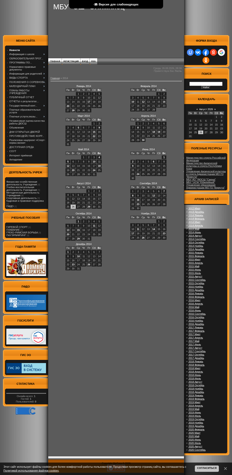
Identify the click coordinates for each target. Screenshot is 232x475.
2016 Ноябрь (195, 320)
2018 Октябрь (196, 385)
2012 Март (194, 208)
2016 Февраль (196, 297)
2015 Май (193, 266)
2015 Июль (194, 273)
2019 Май (193, 409)
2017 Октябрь (196, 354)
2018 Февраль (196, 365)
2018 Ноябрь (195, 388)
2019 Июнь (194, 412)
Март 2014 (84, 115)
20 (68, 106)
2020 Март (194, 432)
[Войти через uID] (190, 52)
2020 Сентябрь (197, 449)
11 (94, 225)
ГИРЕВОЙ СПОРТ (17, 227)
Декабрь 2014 (84, 244)
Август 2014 (84, 183)
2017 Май (193, 341)
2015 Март (194, 259)
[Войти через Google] (221, 52)
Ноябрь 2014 (148, 213)
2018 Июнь (194, 375)
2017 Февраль (196, 331)
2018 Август (195, 381)
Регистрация (71, 61)
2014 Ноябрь (195, 246)
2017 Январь (195, 327)
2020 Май (193, 436)
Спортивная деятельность (21, 198)
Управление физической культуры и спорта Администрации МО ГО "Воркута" (206, 174)
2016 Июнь (194, 310)
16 (164, 101)
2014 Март (194, 222)
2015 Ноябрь (195, 286)
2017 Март (194, 334)
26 (143, 237)
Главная (55, 61)
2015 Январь (195, 252)
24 (94, 170)
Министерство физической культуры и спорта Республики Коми (204, 166)
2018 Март (194, 368)
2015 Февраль (196, 256)
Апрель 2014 (148, 115)
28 (73, 110)
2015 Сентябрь (197, 280)
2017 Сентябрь (197, 351)
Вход (85, 61)
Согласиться (207, 468)
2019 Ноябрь (195, 422)
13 (68, 230)
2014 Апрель (195, 225)
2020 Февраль (196, 429)
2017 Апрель (195, 337)
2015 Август (195, 276)
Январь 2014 (83, 86)
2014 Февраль (196, 218)
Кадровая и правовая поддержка (25, 200)
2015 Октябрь (196, 283)
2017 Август (195, 348)
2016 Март (194, 300)
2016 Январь (195, 293)
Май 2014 (83, 149)
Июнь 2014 (148, 149)
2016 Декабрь (196, 324)
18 (153, 132)
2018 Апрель (195, 371)
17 (88, 101)
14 (153, 229)
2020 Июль (194, 443)
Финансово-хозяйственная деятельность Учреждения (21, 183)
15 (94, 132)
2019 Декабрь (196, 426)
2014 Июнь (194, 232)
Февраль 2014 (148, 86)
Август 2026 (206, 109)
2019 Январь (195, 395)
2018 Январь (195, 361)
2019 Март (194, 402)
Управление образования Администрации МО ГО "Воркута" (205, 186)
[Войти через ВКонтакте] (198, 52)
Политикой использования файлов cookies (31, 470)
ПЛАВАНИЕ (13, 229)
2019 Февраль (196, 398)
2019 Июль (194, 415)
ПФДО (10, 206)
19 (158, 132)
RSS (93, 61)
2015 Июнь (194, 269)
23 (138, 204)
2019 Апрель (195, 405)
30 (143, 140)
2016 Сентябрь (197, 314)
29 (88, 206)
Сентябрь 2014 (148, 183)
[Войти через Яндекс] (213, 52)
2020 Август (195, 446)
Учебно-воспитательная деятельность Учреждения (21, 188)
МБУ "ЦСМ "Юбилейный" (200, 182)
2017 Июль (194, 344)
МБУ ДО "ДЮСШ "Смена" (201, 179)
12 (143, 101)
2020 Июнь (194, 439)
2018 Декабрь (196, 392)
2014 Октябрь (196, 242)
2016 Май (193, 307)
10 (132, 101)
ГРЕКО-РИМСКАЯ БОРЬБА (22, 232)
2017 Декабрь (196, 358)
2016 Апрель (195, 303)
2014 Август (195, 235)
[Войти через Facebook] (205, 52)
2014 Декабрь (196, 249)
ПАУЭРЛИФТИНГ (16, 235)
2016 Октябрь (196, 317)
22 (94, 136)
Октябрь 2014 (84, 213)
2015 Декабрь (196, 290)
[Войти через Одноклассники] (206, 60)
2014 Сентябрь (197, 239)
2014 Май (193, 229)
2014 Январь (195, 215)
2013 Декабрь (196, 212)
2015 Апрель (195, 263)
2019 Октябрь (196, 419)
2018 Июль (194, 378)
